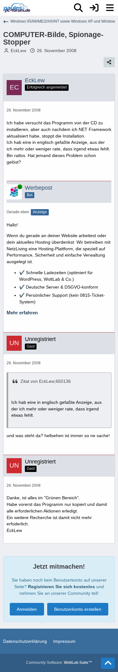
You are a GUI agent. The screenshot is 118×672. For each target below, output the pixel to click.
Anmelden (27, 609)
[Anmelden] (94, 8)
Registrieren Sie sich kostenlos (61, 586)
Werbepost (38, 188)
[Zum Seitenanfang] (108, 663)
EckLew (18, 50)
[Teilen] (109, 62)
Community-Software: (59, 662)
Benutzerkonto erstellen (77, 609)
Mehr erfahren (22, 312)
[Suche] (78, 8)
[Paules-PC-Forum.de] (16, 8)
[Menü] (110, 8)
